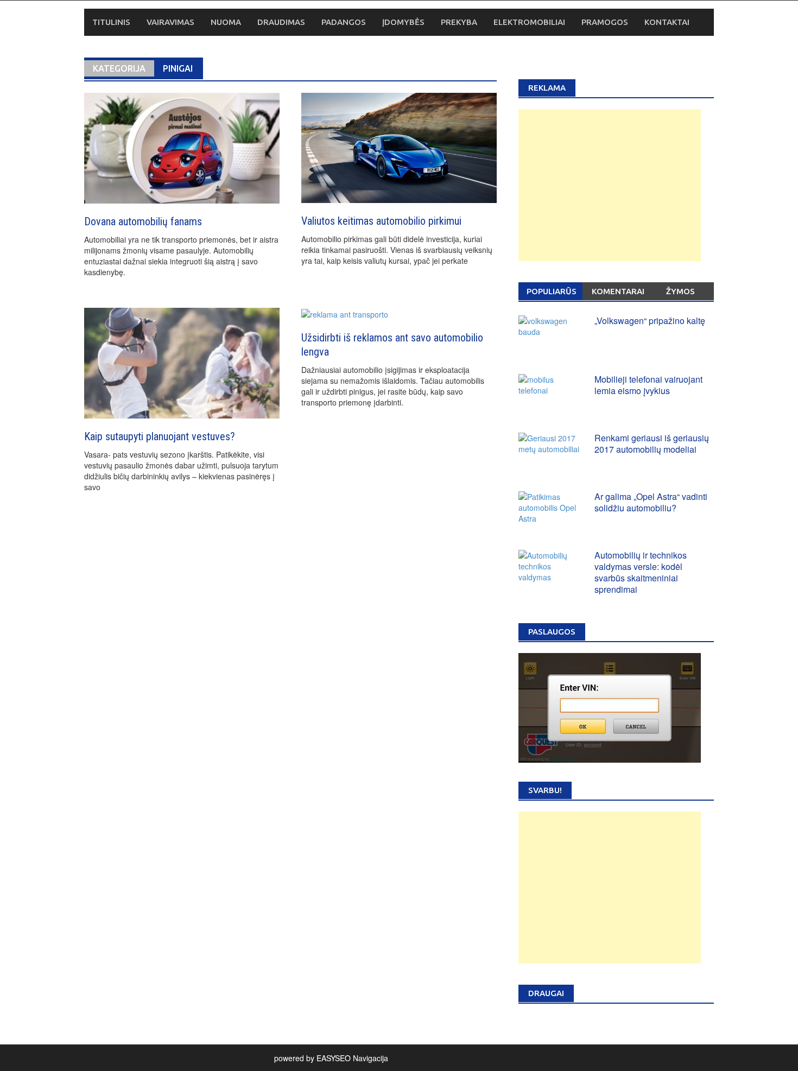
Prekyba (459, 22)
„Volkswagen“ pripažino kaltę (649, 320)
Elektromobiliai (529, 22)
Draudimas (281, 22)
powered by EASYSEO (312, 1058)
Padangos (343, 22)
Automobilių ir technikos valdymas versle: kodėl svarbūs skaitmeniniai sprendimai (640, 572)
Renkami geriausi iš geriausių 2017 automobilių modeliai (651, 443)
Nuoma (226, 22)
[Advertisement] (609, 185)
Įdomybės (403, 22)
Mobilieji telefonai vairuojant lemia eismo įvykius (648, 385)
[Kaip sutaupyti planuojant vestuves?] (182, 361)
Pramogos (604, 22)
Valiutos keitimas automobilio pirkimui (381, 220)
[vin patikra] (609, 706)
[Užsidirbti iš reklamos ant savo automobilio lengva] (344, 313)
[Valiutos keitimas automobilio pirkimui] (399, 146)
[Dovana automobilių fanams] (182, 146)
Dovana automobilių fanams (143, 221)
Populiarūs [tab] (552, 291)
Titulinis (111, 22)
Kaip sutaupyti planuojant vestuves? (159, 436)
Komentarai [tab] (618, 291)
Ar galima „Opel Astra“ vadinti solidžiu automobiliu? (650, 502)
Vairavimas (170, 22)
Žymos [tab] (680, 291)
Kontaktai (666, 22)
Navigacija (370, 1058)
